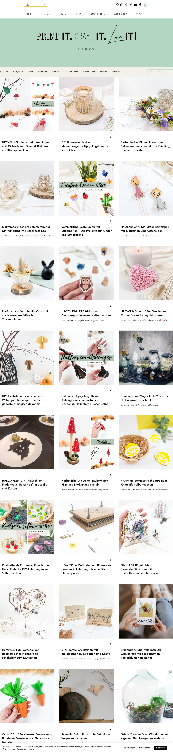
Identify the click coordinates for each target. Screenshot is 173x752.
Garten (55, 71)
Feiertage (42, 71)
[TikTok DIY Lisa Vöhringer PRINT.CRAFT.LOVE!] (140, 5)
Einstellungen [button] (129, 747)
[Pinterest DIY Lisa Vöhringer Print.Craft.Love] (126, 5)
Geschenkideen (71, 71)
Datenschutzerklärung (25, 749)
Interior (103, 71)
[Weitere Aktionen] (51, 136)
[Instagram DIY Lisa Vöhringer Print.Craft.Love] (121, 5)
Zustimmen (160, 747)
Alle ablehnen (144, 747)
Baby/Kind (18, 71)
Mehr (114, 71)
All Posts (4, 71)
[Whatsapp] (117, 5)
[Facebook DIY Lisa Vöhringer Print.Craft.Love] (131, 5)
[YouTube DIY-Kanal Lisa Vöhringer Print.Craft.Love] (135, 5)
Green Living (89, 71)
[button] (145, 4)
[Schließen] (169, 747)
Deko (30, 71)
